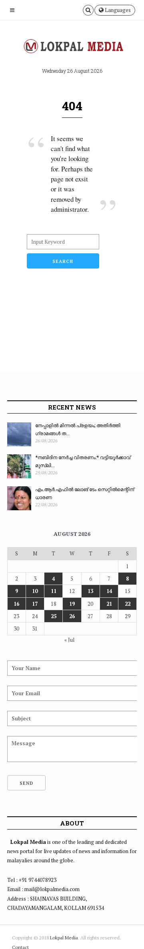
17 (35, 603)
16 (16, 603)
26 (72, 616)
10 (35, 591)
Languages (117, 10)
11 (53, 591)
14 (109, 591)
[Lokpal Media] (72, 46)
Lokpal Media (64, 938)
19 (72, 603)
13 (90, 591)
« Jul (69, 639)
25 (53, 616)
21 (109, 603)
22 (127, 603)
